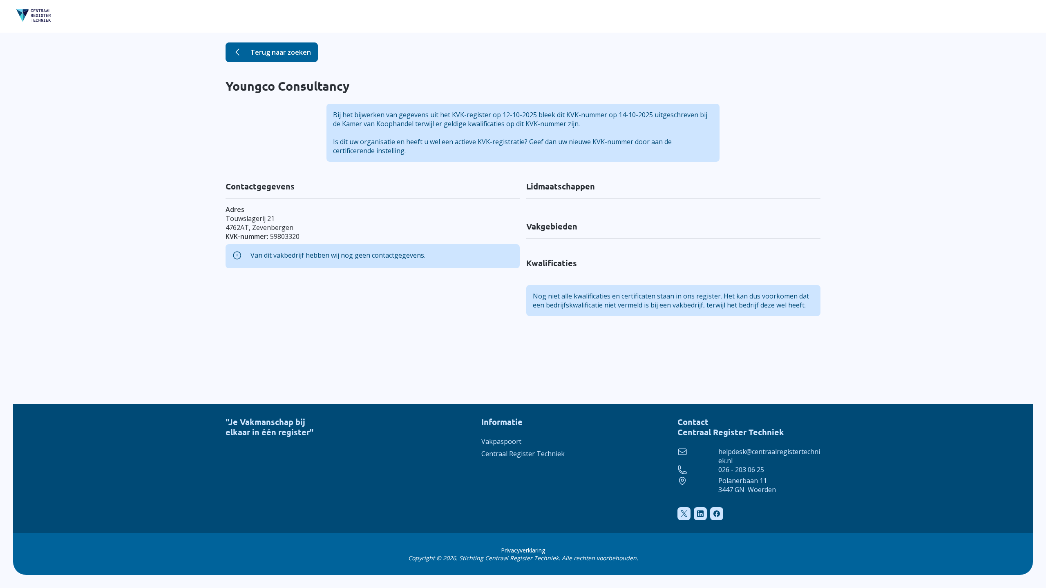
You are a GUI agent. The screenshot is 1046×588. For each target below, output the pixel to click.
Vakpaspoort (501, 441)
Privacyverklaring (523, 550)
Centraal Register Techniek (523, 453)
